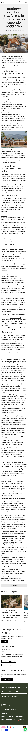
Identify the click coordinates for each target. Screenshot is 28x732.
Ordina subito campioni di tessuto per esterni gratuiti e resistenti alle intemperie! (13, 330)
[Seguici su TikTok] (21, 691)
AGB (2, 709)
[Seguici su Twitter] (6, 691)
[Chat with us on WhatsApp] (25, 729)
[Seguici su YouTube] (17, 691)
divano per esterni (19, 178)
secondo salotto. (5, 58)
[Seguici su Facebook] (2, 691)
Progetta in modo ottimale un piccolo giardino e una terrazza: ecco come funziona (10, 614)
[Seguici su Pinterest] (13, 691)
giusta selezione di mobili (11, 573)
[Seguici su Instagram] (10, 691)
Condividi (15, 585)
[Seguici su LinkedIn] (24, 691)
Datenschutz (7, 709)
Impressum (13, 709)
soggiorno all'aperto (15, 99)
